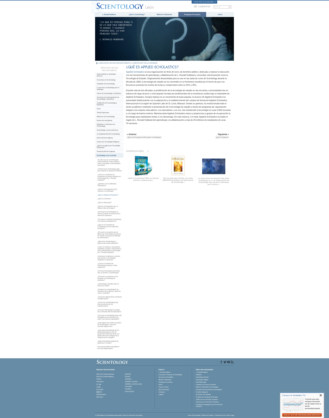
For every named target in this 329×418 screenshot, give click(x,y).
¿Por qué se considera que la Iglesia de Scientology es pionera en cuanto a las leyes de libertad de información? (109, 234)
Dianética (199, 374)
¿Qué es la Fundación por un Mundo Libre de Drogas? (108, 207)
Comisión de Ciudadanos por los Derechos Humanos (209, 405)
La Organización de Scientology (108, 134)
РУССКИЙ (99, 389)
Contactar (162, 392)
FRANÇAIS (99, 381)
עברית (98, 384)
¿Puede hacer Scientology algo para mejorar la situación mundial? (110, 170)
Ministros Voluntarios (164, 14)
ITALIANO (128, 389)
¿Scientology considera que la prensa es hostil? (108, 285)
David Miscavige (201, 382)
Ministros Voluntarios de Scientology (207, 387)
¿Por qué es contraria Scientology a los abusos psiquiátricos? (109, 220)
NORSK (127, 376)
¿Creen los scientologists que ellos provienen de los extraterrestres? (108, 304)
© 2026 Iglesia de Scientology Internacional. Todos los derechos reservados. (119, 415)
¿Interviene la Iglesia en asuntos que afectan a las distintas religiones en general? (109, 258)
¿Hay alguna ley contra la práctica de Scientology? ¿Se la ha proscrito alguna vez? (109, 324)
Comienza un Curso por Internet (206, 384)
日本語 (98, 387)
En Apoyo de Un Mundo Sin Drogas (207, 397)
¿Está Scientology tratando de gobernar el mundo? (108, 342)
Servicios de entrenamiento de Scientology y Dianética (108, 98)
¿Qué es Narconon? (105, 202)
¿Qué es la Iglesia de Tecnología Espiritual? (108, 146)
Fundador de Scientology (106, 84)
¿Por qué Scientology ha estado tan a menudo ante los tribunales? (109, 311)
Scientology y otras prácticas (107, 130)
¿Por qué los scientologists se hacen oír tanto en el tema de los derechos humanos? (109, 213)
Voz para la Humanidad (166, 377)
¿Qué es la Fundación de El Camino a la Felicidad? (107, 190)
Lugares (161, 394)
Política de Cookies (207, 415)
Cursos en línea (163, 387)
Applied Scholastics (135, 72)
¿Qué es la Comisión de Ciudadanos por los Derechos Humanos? (108, 226)
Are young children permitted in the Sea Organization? (108, 347)
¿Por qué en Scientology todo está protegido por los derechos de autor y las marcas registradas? (110, 317)
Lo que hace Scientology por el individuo (108, 88)
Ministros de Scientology (106, 116)
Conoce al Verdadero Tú (293, 395)
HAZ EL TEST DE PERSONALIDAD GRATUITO (302, 415)
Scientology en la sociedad (106, 155)
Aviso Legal (230, 415)
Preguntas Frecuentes (192, 14)
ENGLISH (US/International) (105, 374)
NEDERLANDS (101, 394)
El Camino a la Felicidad (203, 394)
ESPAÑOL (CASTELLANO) (133, 384)
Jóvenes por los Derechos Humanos (207, 402)
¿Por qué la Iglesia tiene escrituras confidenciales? (110, 298)
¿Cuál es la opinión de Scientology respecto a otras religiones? (107, 265)
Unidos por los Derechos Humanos (207, 399)
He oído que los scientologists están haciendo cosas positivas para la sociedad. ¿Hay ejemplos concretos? (109, 162)
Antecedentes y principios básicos (106, 75)
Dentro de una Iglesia (104, 120)
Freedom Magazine (202, 392)
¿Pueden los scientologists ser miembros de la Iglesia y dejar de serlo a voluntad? (109, 291)
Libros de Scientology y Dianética (109, 93)
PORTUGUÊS (129, 391)
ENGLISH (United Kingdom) (105, 376)
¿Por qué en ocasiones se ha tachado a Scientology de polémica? (108, 278)
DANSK (98, 379)
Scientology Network (202, 377)
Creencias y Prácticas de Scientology (170, 374)
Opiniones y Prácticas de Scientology (106, 125)
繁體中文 (99, 392)
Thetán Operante (103, 113)
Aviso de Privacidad (194, 415)
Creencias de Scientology (106, 80)
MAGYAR (128, 374)
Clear (99, 109)
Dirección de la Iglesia (105, 138)
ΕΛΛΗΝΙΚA (128, 386)
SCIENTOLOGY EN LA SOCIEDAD (145, 63)
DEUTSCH (99, 397)
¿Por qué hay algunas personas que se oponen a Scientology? (109, 272)
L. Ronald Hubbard (109, 14)
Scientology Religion (202, 379)
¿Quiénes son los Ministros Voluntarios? (107, 184)
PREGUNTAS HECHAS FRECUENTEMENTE (115, 63)
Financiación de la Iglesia (106, 151)
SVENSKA (128, 379)
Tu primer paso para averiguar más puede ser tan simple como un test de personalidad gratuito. (313, 403)
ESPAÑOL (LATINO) (131, 381)
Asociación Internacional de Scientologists (209, 389)
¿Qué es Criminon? (104, 199)
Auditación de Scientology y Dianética (107, 104)
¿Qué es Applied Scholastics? (108, 195)
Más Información (164, 389)
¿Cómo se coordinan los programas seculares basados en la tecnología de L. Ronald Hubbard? (109, 177)
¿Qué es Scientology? (137, 14)
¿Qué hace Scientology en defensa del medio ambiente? (108, 242)
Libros (220, 14)
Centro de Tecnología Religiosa (108, 142)
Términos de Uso (220, 415)
